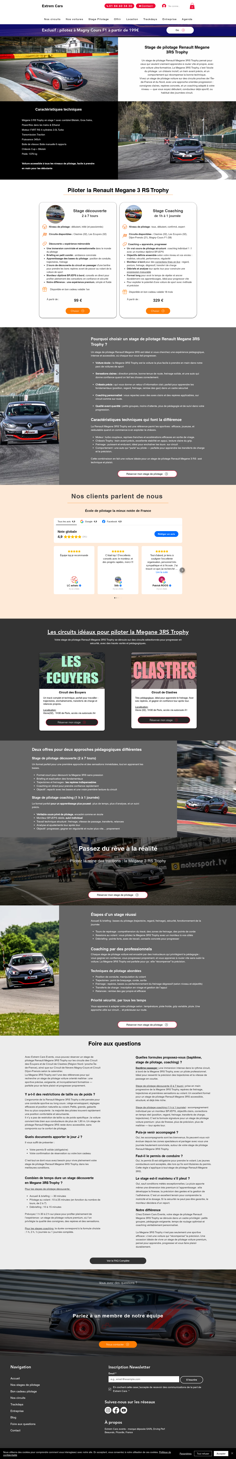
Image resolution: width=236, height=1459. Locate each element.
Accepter (221, 1453)
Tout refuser (203, 1453)
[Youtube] (123, 1410)
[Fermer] (232, 1453)
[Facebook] (116, 1410)
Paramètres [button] (186, 1453)
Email (112, 1373)
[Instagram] (108, 1410)
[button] (192, 6)
